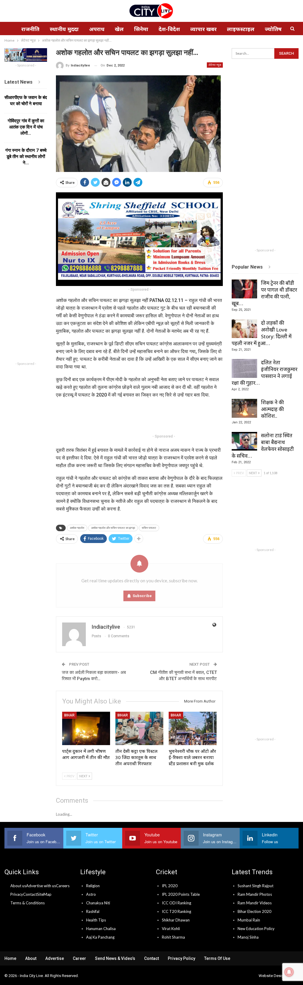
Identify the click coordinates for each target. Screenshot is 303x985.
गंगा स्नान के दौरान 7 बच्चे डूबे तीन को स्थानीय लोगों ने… (25, 156)
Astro (91, 894)
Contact (30, 894)
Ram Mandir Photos (255, 894)
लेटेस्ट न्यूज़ (215, 64)
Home (10, 958)
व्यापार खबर (203, 28)
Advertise (54, 958)
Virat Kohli (171, 928)
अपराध (96, 28)
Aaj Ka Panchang (100, 937)
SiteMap (44, 894)
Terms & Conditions (27, 903)
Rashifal (92, 911)
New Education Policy (256, 928)
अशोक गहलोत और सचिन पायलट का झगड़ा (113, 527)
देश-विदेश (169, 28)
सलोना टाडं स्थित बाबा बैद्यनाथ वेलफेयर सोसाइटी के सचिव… (263, 445)
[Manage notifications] (289, 972)
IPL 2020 (170, 885)
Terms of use (217, 958)
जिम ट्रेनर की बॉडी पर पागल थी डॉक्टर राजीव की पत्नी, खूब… (264, 293)
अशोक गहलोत (77, 527)
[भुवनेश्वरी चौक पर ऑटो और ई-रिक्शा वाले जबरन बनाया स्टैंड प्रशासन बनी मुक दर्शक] (193, 728)
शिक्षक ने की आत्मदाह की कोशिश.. (272, 409)
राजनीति (30, 28)
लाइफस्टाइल (240, 28)
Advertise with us (41, 885)
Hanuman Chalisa (101, 928)
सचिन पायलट (149, 527)
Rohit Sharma (173, 937)
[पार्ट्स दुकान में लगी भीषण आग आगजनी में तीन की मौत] (86, 728)
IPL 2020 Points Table (181, 894)
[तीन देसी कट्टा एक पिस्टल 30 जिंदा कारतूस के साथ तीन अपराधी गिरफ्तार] (139, 728)
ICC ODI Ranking (176, 903)
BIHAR (69, 715)
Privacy (16, 894)
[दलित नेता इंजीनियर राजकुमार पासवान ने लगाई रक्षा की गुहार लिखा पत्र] (244, 368)
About (30, 958)
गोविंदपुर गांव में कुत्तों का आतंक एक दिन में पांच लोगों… (26, 127)
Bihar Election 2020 (254, 911)
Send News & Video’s (115, 958)
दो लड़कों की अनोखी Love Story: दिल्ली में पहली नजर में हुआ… (261, 333)
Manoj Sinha (248, 937)
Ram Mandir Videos (255, 903)
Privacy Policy (181, 958)
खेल (119, 28)
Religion (93, 885)
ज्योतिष (273, 28)
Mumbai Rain (249, 920)
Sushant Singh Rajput (255, 885)
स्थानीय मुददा (64, 28)
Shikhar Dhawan (176, 920)
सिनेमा (141, 28)
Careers (63, 885)
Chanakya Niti (98, 903)
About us (18, 885)
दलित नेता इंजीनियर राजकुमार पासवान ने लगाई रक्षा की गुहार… (264, 372)
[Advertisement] (163, 417)
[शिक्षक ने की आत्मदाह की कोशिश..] (244, 408)
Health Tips (96, 920)
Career (79, 958)
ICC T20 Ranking (176, 911)
